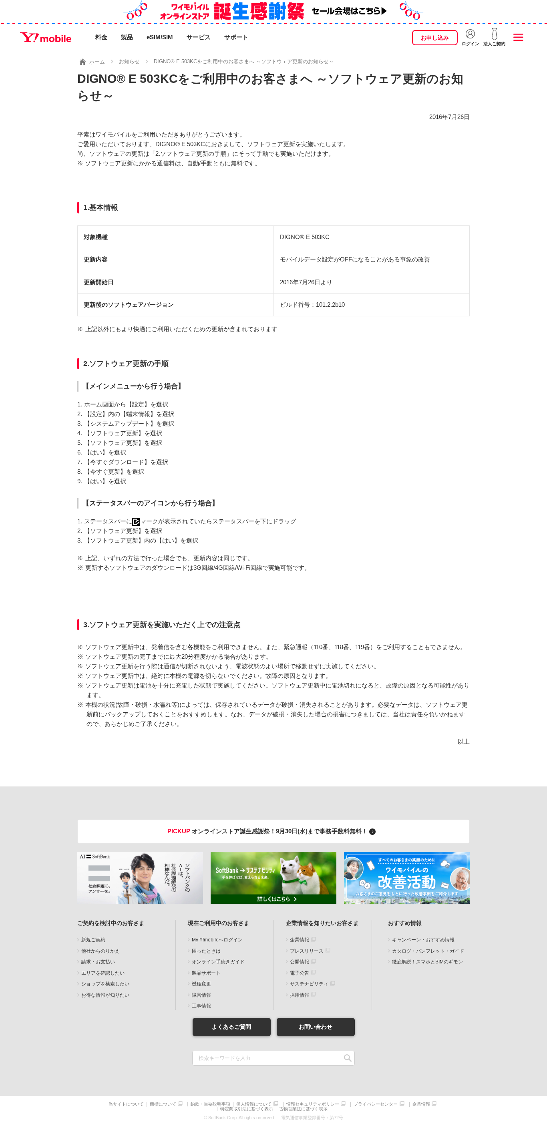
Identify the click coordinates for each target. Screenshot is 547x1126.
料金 (101, 37)
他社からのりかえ (100, 951)
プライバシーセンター (376, 1104)
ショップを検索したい (105, 984)
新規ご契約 (93, 940)
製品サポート (206, 973)
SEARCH (347, 1058)
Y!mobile (45, 37)
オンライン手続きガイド (218, 962)
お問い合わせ (315, 1026)
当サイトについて (126, 1104)
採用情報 (299, 995)
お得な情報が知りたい (105, 995)
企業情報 (299, 940)
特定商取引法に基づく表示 (246, 1109)
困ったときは (206, 951)
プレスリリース (307, 951)
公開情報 (299, 962)
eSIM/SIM (160, 37)
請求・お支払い (98, 962)
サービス (199, 37)
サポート (236, 37)
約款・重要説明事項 (210, 1104)
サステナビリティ (309, 984)
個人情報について (253, 1104)
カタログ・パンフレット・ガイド (428, 951)
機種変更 (201, 984)
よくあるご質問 (231, 1026)
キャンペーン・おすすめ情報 (423, 940)
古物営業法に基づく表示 (303, 1109)
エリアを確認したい (103, 973)
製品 (127, 37)
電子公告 (299, 973)
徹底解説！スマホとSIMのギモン (427, 962)
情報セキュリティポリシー (312, 1104)
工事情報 (201, 1006)
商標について (163, 1104)
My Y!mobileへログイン (217, 940)
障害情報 (201, 995)
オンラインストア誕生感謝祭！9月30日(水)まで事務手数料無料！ (268, 831)
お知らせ (129, 61)
